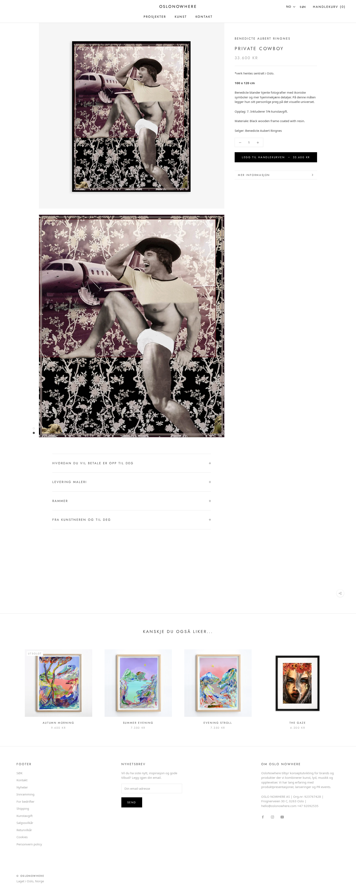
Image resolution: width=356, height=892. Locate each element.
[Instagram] (272, 816)
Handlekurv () (329, 7)
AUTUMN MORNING (58, 723)
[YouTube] (282, 816)
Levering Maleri (69, 482)
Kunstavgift (24, 816)
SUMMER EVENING (138, 723)
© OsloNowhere (30, 876)
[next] (343, 684)
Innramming (25, 794)
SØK (19, 773)
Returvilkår (24, 830)
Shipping (22, 808)
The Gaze (297, 723)
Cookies (22, 837)
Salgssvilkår (24, 823)
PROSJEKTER (155, 16)
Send (131, 802)
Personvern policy (29, 844)
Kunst (181, 16)
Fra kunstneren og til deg (81, 519)
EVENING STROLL (218, 723)
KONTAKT (204, 16)
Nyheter (22, 787)
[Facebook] (262, 816)
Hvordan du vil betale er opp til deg (93, 463)
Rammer (60, 501)
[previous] (13, 684)
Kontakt (21, 780)
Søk (303, 7)
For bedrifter (25, 801)
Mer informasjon (254, 175)
